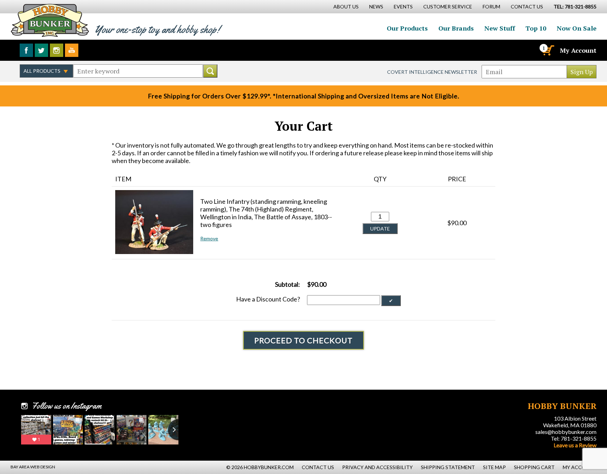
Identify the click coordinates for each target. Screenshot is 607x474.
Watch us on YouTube (71, 50)
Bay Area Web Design (33, 466)
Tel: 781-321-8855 (573, 438)
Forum (491, 6)
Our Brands (456, 28)
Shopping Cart (534, 467)
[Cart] (547, 50)
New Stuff (499, 28)
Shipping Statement (448, 467)
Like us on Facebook (26, 50)
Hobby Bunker (50, 20)
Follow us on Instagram (56, 50)
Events (403, 6)
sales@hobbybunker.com (565, 431)
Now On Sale (576, 28)
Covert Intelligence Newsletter (432, 72)
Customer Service (447, 6)
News (376, 6)
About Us (346, 6)
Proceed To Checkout (303, 340)
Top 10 (536, 28)
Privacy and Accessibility (377, 467)
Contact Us (527, 6)
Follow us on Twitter (41, 50)
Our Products (407, 28)
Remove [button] (209, 238)
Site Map (494, 467)
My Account (578, 50)
